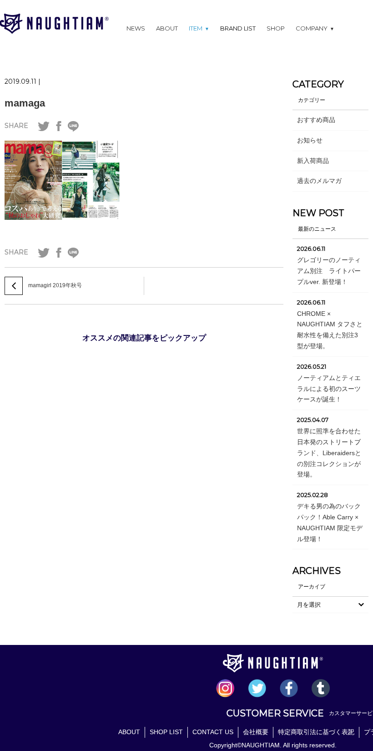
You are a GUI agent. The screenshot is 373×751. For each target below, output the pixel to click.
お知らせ (310, 140)
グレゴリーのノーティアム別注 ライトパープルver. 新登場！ (329, 270)
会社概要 (255, 732)
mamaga (25, 103)
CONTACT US (212, 732)
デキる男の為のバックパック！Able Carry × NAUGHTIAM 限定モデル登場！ (330, 522)
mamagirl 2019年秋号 (55, 285)
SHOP (276, 28)
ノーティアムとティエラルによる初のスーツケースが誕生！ (329, 388)
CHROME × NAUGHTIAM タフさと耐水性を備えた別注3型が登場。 (330, 330)
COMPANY (315, 28)
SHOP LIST (166, 732)
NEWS (135, 28)
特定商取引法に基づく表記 (316, 732)
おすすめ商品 (316, 119)
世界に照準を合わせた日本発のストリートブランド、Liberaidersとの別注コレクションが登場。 (329, 452)
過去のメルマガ (319, 180)
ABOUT (167, 28)
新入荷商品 (313, 160)
